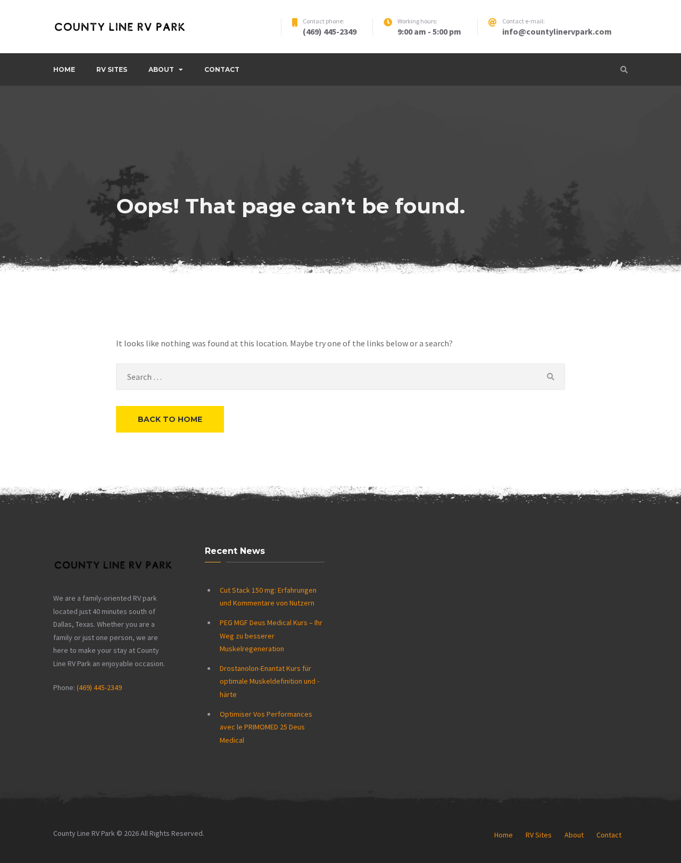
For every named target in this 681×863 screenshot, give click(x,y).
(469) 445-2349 (99, 687)
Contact (221, 69)
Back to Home (170, 419)
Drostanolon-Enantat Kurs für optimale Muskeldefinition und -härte (269, 681)
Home (64, 69)
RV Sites (111, 69)
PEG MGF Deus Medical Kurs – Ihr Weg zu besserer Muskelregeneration (271, 635)
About (161, 69)
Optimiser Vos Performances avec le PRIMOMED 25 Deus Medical (266, 727)
